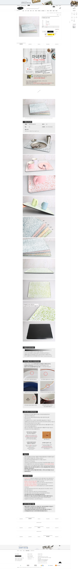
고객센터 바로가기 (32, 550)
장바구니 (45, 31)
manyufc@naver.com (45, 559)
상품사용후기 (30, 518)
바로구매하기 (50, 31)
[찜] (55, 34)
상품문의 (72, 17)
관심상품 (56, 31)
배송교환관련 (47, 527)
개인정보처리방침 (27, 550)
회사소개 (18, 550)
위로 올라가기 (56, 527)
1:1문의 (74, 17)
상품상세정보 (21, 527)
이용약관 (21, 550)
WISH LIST (74, 8)
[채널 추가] (53, 34)
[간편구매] (50, 34)
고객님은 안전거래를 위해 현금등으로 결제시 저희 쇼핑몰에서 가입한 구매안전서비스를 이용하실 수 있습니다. (31, 567)
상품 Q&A (39, 527)
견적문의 (72, 20)
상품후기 (76, 17)
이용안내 (24, 550)
